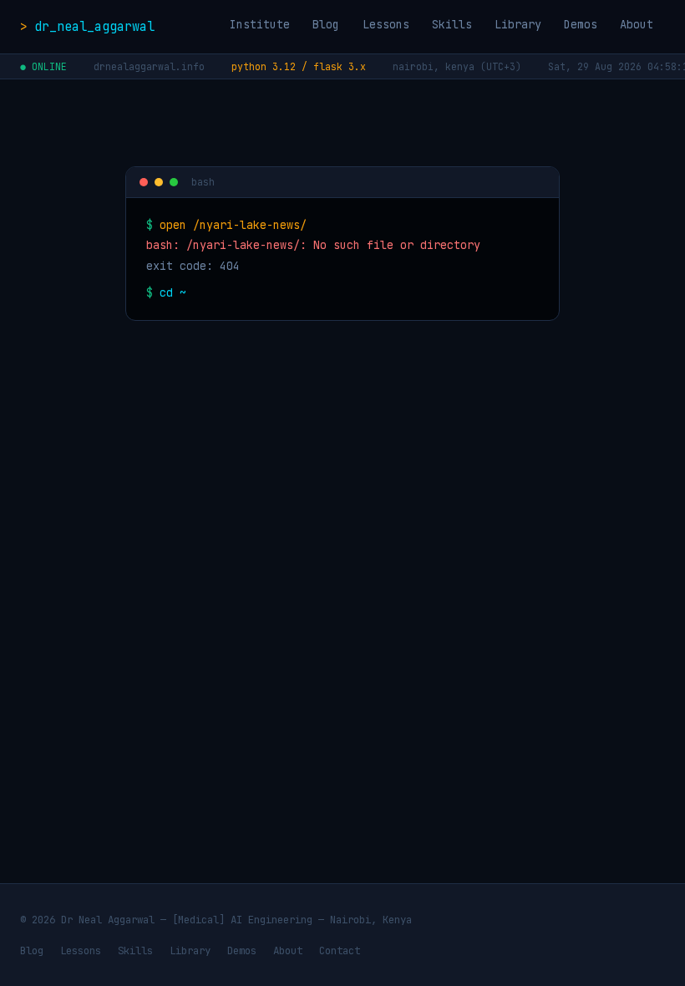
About (636, 24)
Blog (325, 24)
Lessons (386, 24)
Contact (339, 950)
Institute (260, 24)
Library (518, 24)
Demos (580, 24)
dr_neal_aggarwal (94, 26)
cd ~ (173, 292)
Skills (452, 24)
